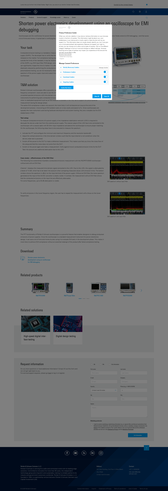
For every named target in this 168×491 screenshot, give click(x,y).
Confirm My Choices (66, 88)
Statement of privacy (66, 56)
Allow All (96, 96)
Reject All (106, 96)
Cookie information (65, 54)
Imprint (62, 58)
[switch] (106, 72)
